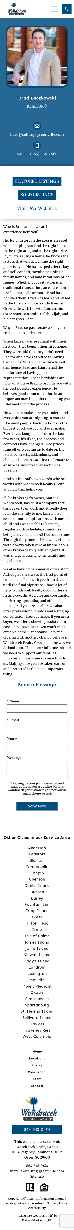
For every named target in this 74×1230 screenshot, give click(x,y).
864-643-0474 (37, 1129)
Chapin (37, 873)
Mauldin (37, 980)
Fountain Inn (37, 904)
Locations (37, 1058)
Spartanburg (37, 1005)
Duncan (37, 892)
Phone (12, 739)
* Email (13, 720)
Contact (37, 1086)
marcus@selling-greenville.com (37, 1171)
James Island (37, 942)
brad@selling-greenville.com (37, 134)
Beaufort (37, 854)
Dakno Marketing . (36, 1220)
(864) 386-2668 (37, 154)
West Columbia (37, 1036)
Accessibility (37, 1208)
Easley (37, 898)
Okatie (37, 992)
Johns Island (37, 948)
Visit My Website (37, 208)
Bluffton (37, 860)
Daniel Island (37, 885)
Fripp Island (37, 910)
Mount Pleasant (37, 986)
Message (14, 757)
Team (37, 1079)
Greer (37, 917)
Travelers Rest (37, 1030)
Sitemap (37, 1176)
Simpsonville (37, 998)
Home (37, 1051)
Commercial (37, 1072)
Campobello (37, 866)
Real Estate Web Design (33, 1216)
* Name (13, 701)
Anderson (37, 848)
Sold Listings (37, 194)
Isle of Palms (37, 936)
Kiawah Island (37, 954)
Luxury (37, 1065)
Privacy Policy (57, 1203)
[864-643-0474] (67, 9)
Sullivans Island (37, 1017)
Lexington (37, 973)
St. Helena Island (37, 1011)
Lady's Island (37, 961)
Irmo (37, 929)
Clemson (37, 879)
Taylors (37, 1024)
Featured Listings (37, 181)
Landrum (37, 967)
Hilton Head (37, 923)
